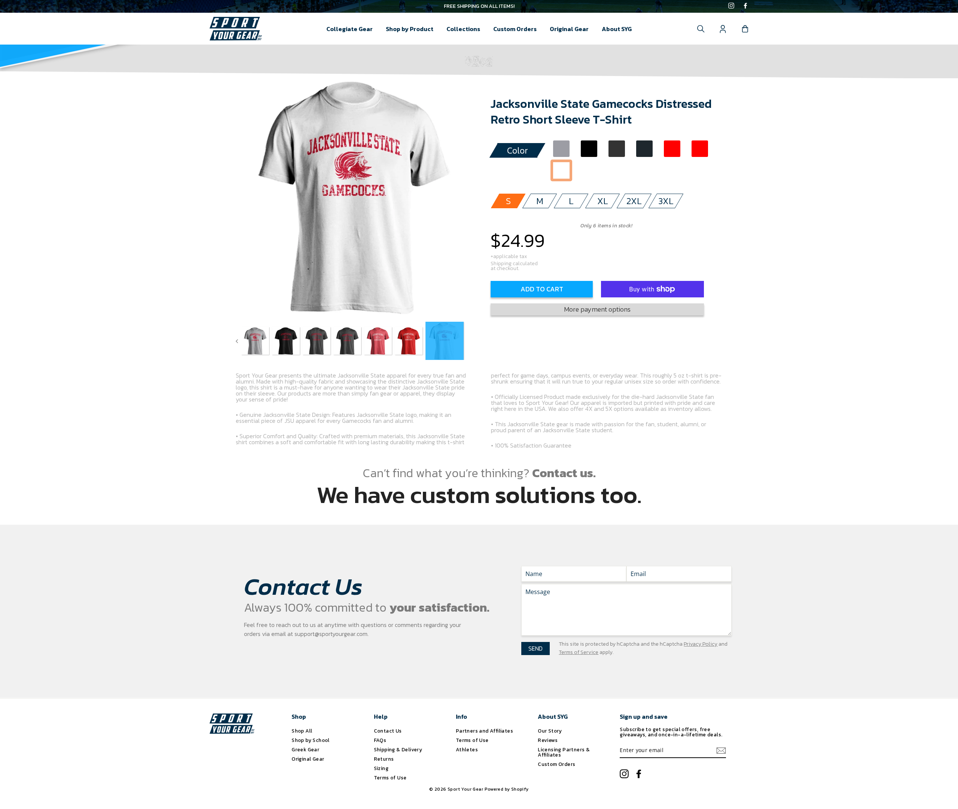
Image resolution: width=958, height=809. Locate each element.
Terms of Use (390, 777)
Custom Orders (515, 28)
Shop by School (311, 740)
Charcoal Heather (616, 148)
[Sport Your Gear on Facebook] (745, 6)
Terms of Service (578, 652)
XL (602, 200)
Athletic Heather (561, 148)
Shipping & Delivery (398, 749)
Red (700, 148)
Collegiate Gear (349, 28)
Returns (384, 759)
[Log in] (723, 29)
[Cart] (745, 29)
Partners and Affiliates (484, 730)
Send (535, 648)
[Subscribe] (721, 750)
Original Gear (569, 28)
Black (589, 148)
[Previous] (237, 341)
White (561, 170)
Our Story (550, 730)
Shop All (302, 730)
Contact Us (388, 730)
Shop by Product (409, 28)
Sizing (381, 768)
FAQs (380, 740)
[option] (479, 6)
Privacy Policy (700, 644)
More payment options (597, 309)
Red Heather (672, 148)
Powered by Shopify (507, 789)
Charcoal (644, 148)
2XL (634, 200)
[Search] (701, 29)
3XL (666, 200)
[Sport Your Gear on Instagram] (731, 6)
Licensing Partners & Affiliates (564, 752)
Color (517, 150)
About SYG (617, 28)
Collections (463, 28)
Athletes (467, 749)
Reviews (548, 740)
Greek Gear (305, 749)
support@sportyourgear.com (331, 633)
